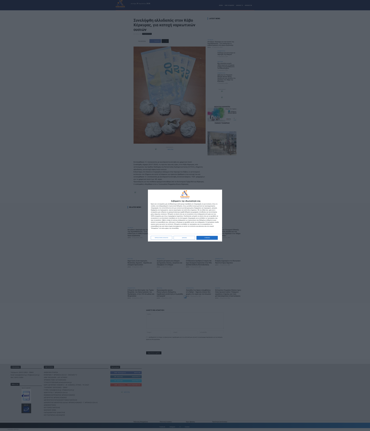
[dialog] (185, 215)
